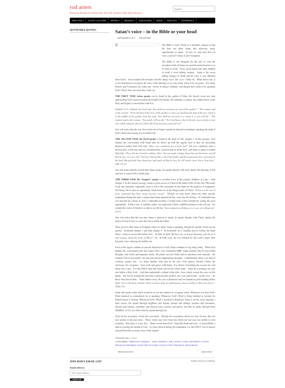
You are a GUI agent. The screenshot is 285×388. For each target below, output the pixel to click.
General (145, 341)
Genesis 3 (163, 341)
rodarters (145, 38)
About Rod (78, 21)
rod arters (81, 7)
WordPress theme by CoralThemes (203, 361)
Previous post (126, 352)
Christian (134, 341)
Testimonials (187, 21)
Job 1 (171, 341)
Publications (145, 21)
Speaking (130, 21)
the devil (179, 345)
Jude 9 (178, 341)
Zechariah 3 (191, 345)
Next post (207, 352)
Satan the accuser (147, 345)
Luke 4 (185, 341)
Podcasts (172, 21)
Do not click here (97, 21)
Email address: (77, 367)
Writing (116, 21)
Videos (159, 21)
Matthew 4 (195, 341)
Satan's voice (165, 345)
